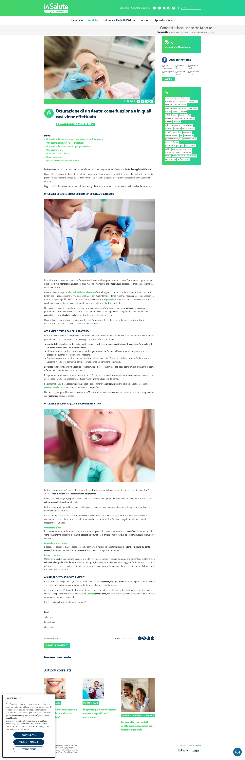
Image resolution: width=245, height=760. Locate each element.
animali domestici (171, 101)
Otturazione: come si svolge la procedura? (65, 143)
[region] (28, 726)
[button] (237, 752)
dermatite (183, 112)
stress (178, 152)
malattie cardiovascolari (173, 125)
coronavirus (193, 108)
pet (181, 135)
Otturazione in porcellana (57, 154)
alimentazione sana (183, 98)
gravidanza (178, 118)
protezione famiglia (171, 142)
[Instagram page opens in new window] (168, 8)
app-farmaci (183, 101)
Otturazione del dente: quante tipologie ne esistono (70, 147)
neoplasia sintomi (188, 129)
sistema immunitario (179, 149)
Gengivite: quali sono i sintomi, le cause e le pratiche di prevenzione (99, 714)
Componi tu (99, 32)
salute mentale (190, 146)
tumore (167, 156)
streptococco (169, 152)
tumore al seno (192, 156)
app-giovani (169, 105)
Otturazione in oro (54, 150)
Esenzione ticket (185, 115)
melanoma (168, 129)
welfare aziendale (183, 159)
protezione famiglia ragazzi (174, 146)
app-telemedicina (171, 108)
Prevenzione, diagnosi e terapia (75, 124)
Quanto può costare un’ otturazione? (62, 161)
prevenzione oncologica (173, 139)
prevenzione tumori (189, 139)
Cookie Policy (58, 752)
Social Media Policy (70, 752)
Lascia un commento (57, 646)
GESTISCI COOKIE (29, 749)
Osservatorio (177, 132)
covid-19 (168, 112)
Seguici (168, 79)
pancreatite (187, 132)
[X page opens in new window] (159, 8)
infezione (168, 122)
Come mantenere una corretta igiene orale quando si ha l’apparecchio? (60, 714)
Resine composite (54, 157)
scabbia (167, 149)
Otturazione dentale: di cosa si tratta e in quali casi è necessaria (75, 139)
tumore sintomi (170, 159)
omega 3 (168, 132)
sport (189, 149)
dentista (175, 112)
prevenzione (188, 135)
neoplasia (177, 129)
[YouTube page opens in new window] (173, 8)
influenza (177, 122)
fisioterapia (169, 118)
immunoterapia (189, 118)
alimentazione (170, 98)
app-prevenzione (180, 105)
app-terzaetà (183, 108)
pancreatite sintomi (171, 135)
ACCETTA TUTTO (29, 735)
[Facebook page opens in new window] (154, 8)
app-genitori (193, 101)
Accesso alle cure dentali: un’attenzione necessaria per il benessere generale (137, 726)
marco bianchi (187, 125)
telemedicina (186, 152)
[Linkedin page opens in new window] (164, 8)
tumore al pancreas (178, 156)
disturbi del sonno (171, 115)
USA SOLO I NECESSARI (28, 742)
